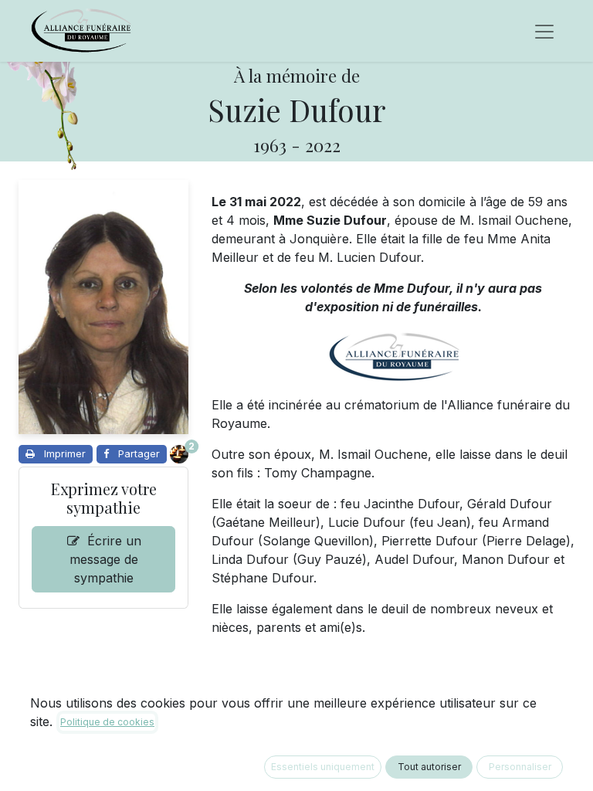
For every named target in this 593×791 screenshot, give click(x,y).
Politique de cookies (107, 722)
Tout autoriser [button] (429, 766)
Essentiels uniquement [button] (322, 766)
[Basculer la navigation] (544, 31)
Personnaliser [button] (520, 766)
